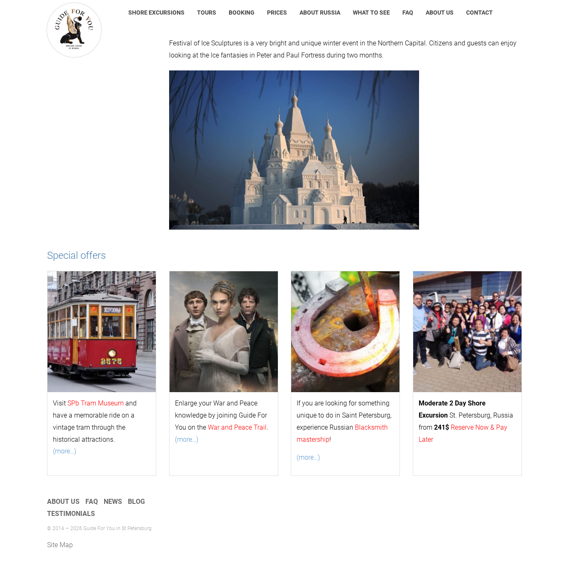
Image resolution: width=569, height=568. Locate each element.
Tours (206, 12)
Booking (242, 12)
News (113, 501)
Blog (136, 501)
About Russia (319, 12)
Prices (277, 12)
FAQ (407, 12)
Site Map (60, 545)
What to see (371, 12)
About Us (440, 12)
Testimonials (71, 514)
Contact (479, 12)
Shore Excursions (156, 12)
